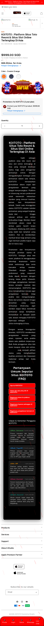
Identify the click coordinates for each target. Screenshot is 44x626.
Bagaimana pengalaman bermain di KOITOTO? (22, 411)
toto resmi (24, 214)
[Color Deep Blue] (11, 76)
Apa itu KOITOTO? (16, 385)
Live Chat (37, 622)
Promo (4, 622)
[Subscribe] (36, 592)
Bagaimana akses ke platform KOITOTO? (20, 398)
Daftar (22, 622)
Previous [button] (2, 2)
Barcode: (16, 43)
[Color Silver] (18, 76)
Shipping (12, 57)
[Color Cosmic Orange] (3, 76)
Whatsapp (30, 622)
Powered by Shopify (28, 614)
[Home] (17, 12)
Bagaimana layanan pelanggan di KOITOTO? (21, 405)
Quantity (4, 121)
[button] (2, 13)
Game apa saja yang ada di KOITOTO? (19, 391)
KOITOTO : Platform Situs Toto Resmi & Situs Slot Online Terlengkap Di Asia (22, 2)
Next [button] (42, 2)
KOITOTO (13, 158)
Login (13, 622)
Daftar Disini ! (31, 3)
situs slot (30, 320)
